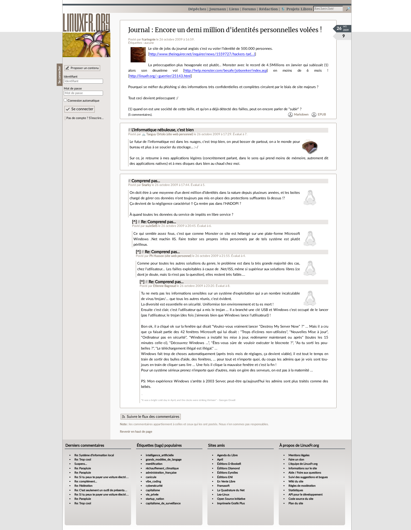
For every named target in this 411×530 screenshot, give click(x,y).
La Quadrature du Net (231, 490)
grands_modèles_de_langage (163, 459)
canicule (151, 477)
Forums (249, 9)
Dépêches (197, 9)
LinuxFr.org (86, 33)
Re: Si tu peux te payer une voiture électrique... (103, 477)
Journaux (217, 9)
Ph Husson (156, 256)
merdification (154, 463)
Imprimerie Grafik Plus (231, 503)
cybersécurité (154, 485)
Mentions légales (299, 455)
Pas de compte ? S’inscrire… (85, 118)
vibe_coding (153, 481)
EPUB (322, 114)
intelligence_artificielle (160, 455)
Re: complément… (85, 481)
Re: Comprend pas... (158, 222)
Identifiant (71, 76)
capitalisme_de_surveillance (163, 503)
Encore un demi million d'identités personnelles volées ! (238, 30)
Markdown (301, 114)
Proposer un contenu (85, 68)
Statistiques (296, 490)
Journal (139, 30)
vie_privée (152, 494)
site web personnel (179, 134)
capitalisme (153, 490)
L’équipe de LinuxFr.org (303, 463)
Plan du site (296, 503)
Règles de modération (302, 485)
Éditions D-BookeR (229, 463)
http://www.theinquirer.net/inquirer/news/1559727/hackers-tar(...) (202, 54)
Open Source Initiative (231, 498)
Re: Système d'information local (94, 455)
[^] (134, 222)
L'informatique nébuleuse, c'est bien (163, 130)
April (220, 459)
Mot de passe (73, 88)
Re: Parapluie (82, 468)
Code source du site (301, 498)
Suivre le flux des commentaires (153, 417)
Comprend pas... (146, 181)
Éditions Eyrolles (227, 472)
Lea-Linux (223, 494)
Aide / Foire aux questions (305, 472)
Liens (234, 9)
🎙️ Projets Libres (296, 9)
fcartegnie (149, 39)
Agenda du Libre (227, 455)
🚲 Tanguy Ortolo (154, 134)
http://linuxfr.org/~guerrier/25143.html (160, 76)
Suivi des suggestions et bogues (308, 477)
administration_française (161, 472)
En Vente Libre (226, 481)
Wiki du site (296, 481)
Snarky (146, 185)
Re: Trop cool (82, 459)
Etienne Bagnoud (164, 286)
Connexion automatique (83, 100)
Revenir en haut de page (136, 431)
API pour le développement (306, 494)
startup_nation (155, 498)
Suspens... (80, 463)
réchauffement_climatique (162, 468)
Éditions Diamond (228, 468)
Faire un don (296, 459)
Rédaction (268, 9)
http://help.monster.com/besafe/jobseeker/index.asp (225, 70)
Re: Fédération (83, 485)
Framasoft (223, 485)
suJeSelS (151, 226)
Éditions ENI (225, 477)
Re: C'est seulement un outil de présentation (101, 490)
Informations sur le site (303, 468)
